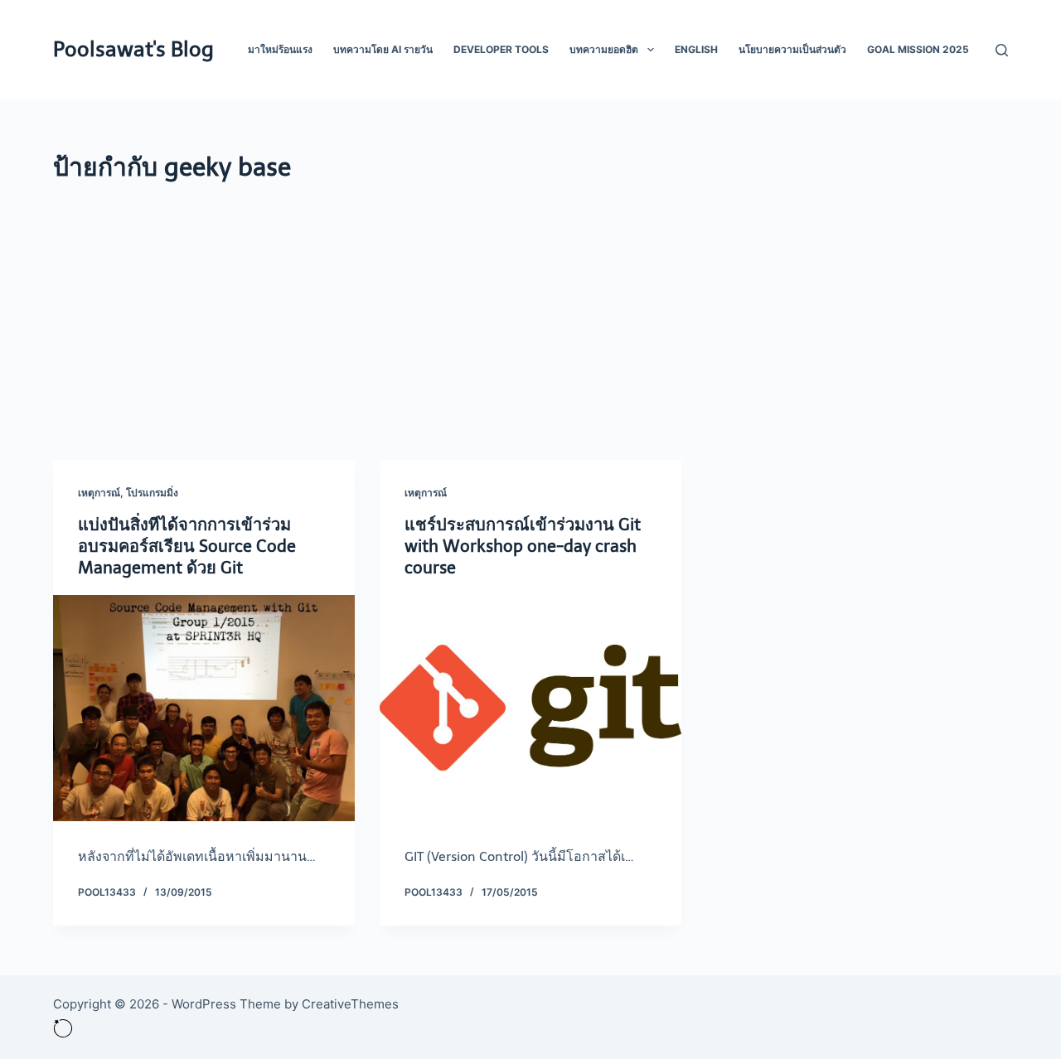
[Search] (1002, 50)
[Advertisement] (530, 311)
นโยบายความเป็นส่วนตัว (792, 49)
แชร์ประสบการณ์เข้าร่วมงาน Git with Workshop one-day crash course (523, 546)
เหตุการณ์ (99, 492)
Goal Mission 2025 (918, 49)
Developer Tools (501, 49)
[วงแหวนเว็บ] (63, 1027)
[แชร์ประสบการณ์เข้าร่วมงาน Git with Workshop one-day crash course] (530, 708)
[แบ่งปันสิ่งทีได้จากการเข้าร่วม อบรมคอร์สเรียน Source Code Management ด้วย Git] (204, 708)
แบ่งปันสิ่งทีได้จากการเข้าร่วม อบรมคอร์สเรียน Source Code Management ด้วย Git (187, 546)
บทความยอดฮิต (603, 49)
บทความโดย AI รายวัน (383, 49)
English (696, 49)
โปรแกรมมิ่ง (152, 492)
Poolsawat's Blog (133, 49)
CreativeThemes (350, 1004)
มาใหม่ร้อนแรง (280, 49)
